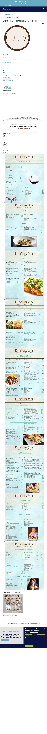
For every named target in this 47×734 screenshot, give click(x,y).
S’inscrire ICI (4, 640)
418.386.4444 (29, 1)
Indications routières (6, 77)
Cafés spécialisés (8, 88)
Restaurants (7, 15)
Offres (12, 80)
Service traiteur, (8, 87)
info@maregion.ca (20, 1)
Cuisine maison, (8, 85)
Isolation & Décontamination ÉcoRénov (20, 623)
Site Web (6, 63)
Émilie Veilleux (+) (5, 54)
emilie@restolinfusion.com (7, 55)
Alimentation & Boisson (9, 14)
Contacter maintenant (8, 67)
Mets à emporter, (8, 86)
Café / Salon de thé (6, 82)
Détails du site (5, 80)
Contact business (7, 65)
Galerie (9, 80)
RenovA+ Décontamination (35, 623)
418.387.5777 (4, 57)
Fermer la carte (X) (6, 72)
